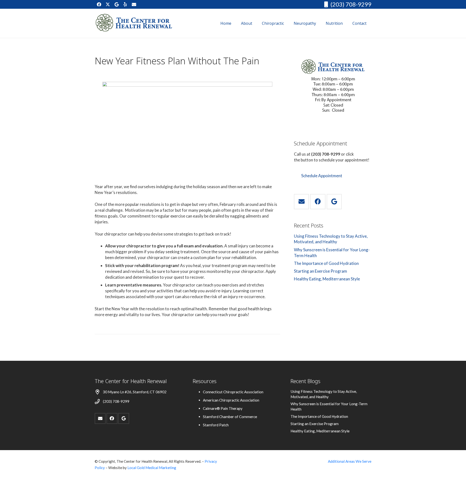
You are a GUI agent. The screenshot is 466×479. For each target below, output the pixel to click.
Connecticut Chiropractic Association (233, 392)
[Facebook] (99, 4)
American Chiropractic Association (231, 400)
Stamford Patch (216, 425)
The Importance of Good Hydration (326, 263)
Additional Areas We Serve (349, 461)
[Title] (134, 4)
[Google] (116, 4)
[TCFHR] (134, 23)
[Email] (301, 201)
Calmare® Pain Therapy (222, 408)
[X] (107, 4)
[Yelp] (125, 4)
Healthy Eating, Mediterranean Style (327, 278)
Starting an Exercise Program (320, 271)
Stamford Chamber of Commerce (230, 416)
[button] (255, 23)
